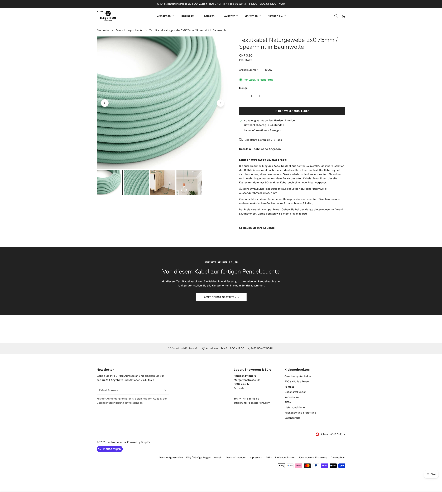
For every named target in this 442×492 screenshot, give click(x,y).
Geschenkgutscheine (298, 376)
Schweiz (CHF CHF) (331, 434)
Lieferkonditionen (295, 407)
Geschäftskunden (295, 392)
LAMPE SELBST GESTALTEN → (221, 297)
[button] (343, 16)
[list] (163, 102)
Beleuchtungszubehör (129, 30)
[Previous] (105, 103)
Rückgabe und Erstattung (300, 412)
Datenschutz (292, 418)
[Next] (220, 103)
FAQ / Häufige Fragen (297, 381)
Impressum (292, 397)
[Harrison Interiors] (107, 15)
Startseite (103, 30)
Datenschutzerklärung (110, 403)
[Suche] (336, 16)
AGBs (156, 398)
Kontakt (289, 386)
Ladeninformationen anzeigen (262, 130)
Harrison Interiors (116, 442)
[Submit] (165, 390)
